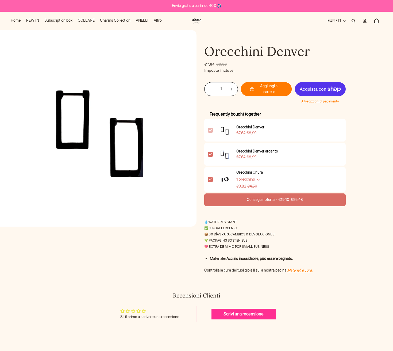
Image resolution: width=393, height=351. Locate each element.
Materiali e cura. (300, 270)
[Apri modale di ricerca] (353, 21)
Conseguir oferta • (275, 200)
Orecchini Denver (250, 127)
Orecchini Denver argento (257, 151)
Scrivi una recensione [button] (244, 314)
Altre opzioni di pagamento (320, 101)
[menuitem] (16, 21)
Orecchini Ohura (249, 172)
